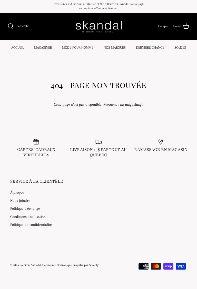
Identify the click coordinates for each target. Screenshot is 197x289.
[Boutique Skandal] (98, 26)
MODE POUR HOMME (77, 47)
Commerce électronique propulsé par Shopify (70, 265)
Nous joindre (20, 200)
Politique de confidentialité (31, 225)
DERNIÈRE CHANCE (150, 47)
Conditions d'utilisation (28, 217)
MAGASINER (43, 47)
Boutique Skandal (30, 265)
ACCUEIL (17, 47)
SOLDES (180, 47)
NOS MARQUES (115, 47)
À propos (17, 192)
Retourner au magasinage (123, 104)
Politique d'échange (25, 208)
